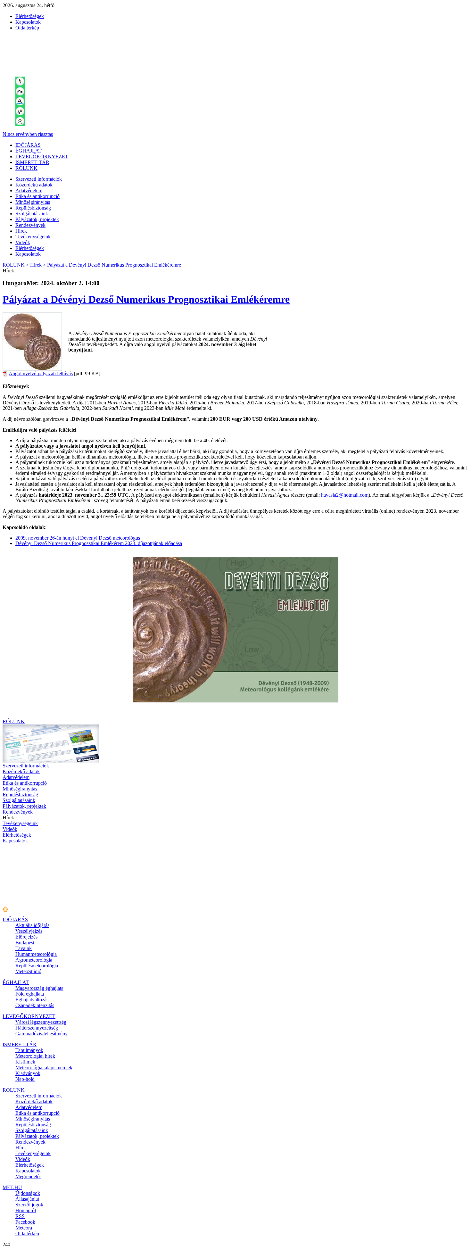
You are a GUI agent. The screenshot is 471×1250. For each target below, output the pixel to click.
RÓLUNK (26, 168)
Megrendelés (28, 1176)
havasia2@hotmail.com (344, 495)
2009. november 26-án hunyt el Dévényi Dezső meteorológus (77, 538)
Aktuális (32, 925)
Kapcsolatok (28, 22)
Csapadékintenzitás (34, 1005)
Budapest (24, 942)
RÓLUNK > (16, 265)
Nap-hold (25, 1079)
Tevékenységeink (33, 236)
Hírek (21, 231)
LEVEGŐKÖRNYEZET (41, 156)
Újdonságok (27, 1193)
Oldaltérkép (27, 27)
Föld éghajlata (29, 994)
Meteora (23, 1227)
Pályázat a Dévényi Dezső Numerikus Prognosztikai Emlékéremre (114, 265)
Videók (22, 242)
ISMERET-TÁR (32, 162)
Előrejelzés (26, 937)
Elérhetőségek (29, 16)
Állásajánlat (27, 1199)
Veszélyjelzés (28, 931)
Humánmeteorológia (36, 954)
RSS (20, 1216)
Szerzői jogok (29, 1204)
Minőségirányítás (32, 202)
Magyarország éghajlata (39, 988)
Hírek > (38, 265)
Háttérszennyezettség (36, 1028)
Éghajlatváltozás (31, 999)
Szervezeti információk (38, 179)
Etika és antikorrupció (37, 196)
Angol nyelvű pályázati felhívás (41, 373)
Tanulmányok (29, 1050)
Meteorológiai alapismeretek (43, 1067)
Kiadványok (27, 1073)
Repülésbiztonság (33, 208)
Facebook (25, 1222)
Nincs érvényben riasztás (28, 134)
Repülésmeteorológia (36, 965)
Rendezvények (30, 225)
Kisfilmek (25, 1061)
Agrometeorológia (33, 960)
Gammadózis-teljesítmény (41, 1033)
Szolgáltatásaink (31, 213)
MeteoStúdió (28, 971)
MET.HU (12, 1187)
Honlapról (25, 1210)
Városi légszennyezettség (40, 1022)
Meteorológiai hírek (35, 1056)
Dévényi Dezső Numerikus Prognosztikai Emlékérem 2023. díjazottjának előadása (98, 543)
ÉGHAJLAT (28, 150)
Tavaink (23, 948)
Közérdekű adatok (34, 184)
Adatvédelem (28, 190)
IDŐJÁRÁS (28, 145)
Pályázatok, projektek (37, 219)
